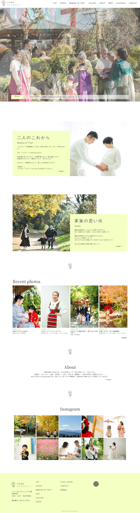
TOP (55, 3)
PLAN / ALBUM (67, 482)
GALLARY (40, 498)
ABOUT (102, 3)
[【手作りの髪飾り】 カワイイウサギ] (92, 426)
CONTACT (133, 3)
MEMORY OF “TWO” (77, 3)
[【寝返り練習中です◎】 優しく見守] (70, 449)
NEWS (110, 3)
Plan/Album (121, 3)
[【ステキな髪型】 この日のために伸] (25, 426)
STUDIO (63, 3)
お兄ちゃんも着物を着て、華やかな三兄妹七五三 (84, 331)
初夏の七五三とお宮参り (20, 331)
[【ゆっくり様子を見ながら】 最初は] (92, 449)
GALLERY (92, 3)
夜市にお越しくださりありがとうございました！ (61, 97)
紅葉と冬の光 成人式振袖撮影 (109, 331)
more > (61, 171)
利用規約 (64, 490)
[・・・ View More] (27, 306)
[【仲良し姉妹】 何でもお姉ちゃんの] (115, 426)
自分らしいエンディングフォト (52, 331)
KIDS (38, 494)
